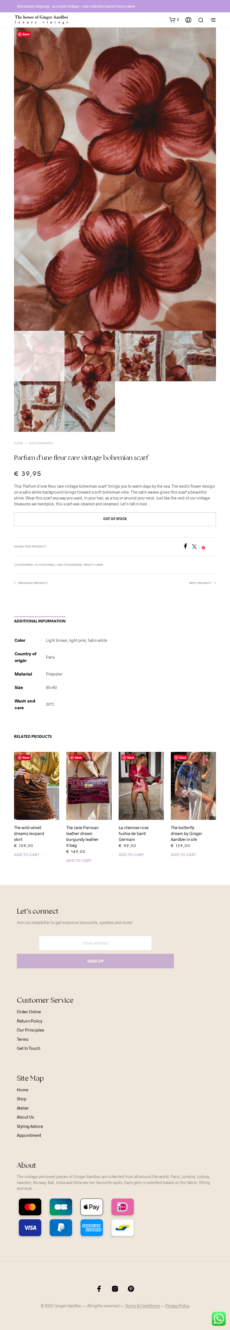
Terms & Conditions (142, 1306)
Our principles (30, 1029)
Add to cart (26, 855)
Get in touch (28, 1048)
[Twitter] (196, 547)
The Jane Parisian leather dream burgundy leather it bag (82, 836)
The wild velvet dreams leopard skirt (29, 833)
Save (25, 34)
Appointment (29, 1135)
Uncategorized (41, 443)
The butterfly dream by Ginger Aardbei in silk (186, 833)
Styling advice (30, 1126)
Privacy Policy (177, 1306)
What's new (93, 565)
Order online (29, 1011)
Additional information (40, 621)
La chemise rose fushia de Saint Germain (134, 833)
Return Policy (29, 1020)
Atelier (23, 1107)
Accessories (44, 565)
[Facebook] (187, 547)
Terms (22, 1039)
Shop (21, 1098)
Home (18, 443)
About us (25, 1116)
